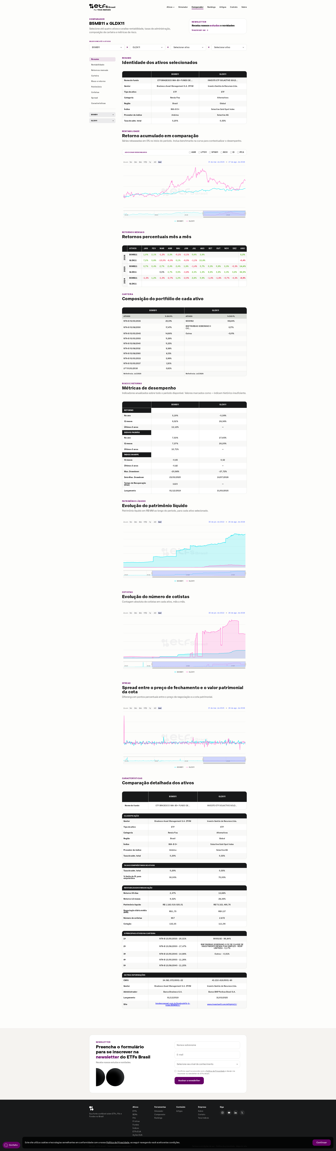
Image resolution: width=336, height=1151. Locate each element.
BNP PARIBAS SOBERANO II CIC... (198, 327)
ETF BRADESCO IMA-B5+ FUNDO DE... (175, 80)
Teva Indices (203, 1118)
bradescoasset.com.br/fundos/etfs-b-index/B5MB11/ (173, 1004)
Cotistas (95, 92)
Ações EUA (138, 1135)
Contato (233, 7)
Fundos (136, 1125)
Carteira (95, 76)
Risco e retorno (98, 81)
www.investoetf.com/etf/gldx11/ (222, 1004)
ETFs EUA (137, 1132)
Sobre (244, 7)
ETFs (135, 1111)
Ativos (169, 7)
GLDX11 (136, 47)
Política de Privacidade (215, 1071)
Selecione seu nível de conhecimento (195, 1064)
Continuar (321, 1142)
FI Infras (136, 1121)
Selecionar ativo (182, 47)
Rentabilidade (97, 65)
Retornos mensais (99, 70)
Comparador (197, 7)
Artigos (222, 7)
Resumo (95, 59)
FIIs (134, 1118)
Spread (94, 98)
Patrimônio (96, 87)
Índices (136, 1128)
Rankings (211, 7)
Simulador (183, 7)
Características (98, 103)
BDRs (135, 1114)
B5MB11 (96, 47)
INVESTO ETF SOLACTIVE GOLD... (223, 80)
